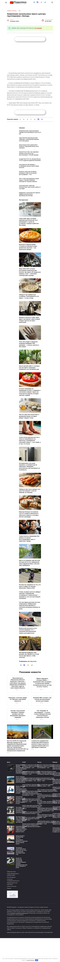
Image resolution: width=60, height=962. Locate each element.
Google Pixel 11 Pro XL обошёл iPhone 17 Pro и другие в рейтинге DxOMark (30, 159)
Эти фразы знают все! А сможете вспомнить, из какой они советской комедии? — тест (32, 800)
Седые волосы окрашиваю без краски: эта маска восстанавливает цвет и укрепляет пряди (29, 538)
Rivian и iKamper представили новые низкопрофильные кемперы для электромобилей (21, 779)
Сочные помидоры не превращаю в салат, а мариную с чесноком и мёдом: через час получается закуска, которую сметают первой (30, 392)
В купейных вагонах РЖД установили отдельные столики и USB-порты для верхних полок (21, 829)
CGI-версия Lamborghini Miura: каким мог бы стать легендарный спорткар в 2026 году (21, 851)
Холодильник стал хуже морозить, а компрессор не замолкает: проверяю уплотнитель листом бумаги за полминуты (29, 466)
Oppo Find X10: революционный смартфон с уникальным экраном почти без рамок (29, 139)
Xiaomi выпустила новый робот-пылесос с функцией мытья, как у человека (29, 146)
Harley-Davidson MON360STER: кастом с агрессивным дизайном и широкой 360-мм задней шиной (21, 839)
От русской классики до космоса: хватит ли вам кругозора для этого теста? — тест (47, 796)
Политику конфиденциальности (19, 913)
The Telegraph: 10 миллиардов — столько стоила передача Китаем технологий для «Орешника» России (42, 714)
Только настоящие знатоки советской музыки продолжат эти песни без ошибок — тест (31, 779)
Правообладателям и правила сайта (13, 874)
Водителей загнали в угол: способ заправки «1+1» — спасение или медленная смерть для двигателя (28, 630)
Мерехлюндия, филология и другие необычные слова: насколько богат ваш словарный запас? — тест (47, 809)
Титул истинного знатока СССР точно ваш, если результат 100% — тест (31, 786)
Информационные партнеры (12, 883)
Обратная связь (11, 871)
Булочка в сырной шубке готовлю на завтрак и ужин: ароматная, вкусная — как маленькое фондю (28, 247)
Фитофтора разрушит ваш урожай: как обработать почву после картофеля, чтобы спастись (29, 655)
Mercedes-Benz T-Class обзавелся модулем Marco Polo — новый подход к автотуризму (21, 819)
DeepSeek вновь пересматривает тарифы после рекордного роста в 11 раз (30, 132)
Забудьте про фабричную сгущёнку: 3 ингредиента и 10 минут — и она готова (29, 296)
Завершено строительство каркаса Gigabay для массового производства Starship (29, 194)
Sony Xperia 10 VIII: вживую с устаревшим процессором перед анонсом (29, 166)
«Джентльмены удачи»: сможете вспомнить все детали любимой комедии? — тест (31, 773)
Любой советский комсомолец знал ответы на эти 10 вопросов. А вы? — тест (32, 807)
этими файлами (30, 960)
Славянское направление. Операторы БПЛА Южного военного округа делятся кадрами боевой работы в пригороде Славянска (40, 744)
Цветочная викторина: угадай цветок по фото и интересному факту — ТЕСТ (46, 779)
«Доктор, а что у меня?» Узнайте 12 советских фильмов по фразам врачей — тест (32, 819)
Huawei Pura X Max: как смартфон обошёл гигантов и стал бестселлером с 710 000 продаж (29, 153)
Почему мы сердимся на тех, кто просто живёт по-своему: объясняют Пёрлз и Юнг (30, 586)
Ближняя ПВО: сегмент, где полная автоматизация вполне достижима (42, 699)
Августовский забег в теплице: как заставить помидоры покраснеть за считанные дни (29, 367)
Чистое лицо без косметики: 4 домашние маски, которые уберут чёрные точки (29, 416)
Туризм (9, 888)
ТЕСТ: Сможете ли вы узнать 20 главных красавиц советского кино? (47, 790)
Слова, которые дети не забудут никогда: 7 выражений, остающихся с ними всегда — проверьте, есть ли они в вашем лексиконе (30, 595)
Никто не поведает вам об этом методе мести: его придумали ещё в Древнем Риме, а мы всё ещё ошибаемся (29, 563)
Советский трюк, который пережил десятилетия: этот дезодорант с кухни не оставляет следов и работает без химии (29, 222)
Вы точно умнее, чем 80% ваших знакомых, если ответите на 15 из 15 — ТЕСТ (47, 803)
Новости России (11, 886)
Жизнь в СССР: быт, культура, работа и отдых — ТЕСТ (45, 785)
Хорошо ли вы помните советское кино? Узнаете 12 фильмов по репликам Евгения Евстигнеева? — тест (31, 825)
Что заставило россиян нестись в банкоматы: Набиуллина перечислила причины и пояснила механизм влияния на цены (29, 605)
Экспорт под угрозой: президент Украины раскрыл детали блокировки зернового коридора (17, 714)
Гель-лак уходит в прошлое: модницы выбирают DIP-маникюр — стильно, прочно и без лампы (29, 344)
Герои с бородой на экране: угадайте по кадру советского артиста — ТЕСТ (45, 816)
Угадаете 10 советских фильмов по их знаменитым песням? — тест (32, 813)
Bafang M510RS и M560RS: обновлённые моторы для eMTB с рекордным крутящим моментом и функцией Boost (21, 769)
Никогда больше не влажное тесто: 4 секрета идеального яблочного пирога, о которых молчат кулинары (29, 514)
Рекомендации (11, 877)
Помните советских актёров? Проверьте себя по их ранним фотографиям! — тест (28, 173)
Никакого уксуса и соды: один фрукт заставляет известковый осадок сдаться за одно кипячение (29, 320)
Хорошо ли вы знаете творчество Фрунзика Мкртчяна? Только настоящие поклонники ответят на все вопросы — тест (32, 793)
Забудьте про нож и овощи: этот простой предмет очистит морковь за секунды (29, 490)
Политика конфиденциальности (13, 880)
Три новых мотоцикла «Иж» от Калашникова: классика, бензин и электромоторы (21, 810)
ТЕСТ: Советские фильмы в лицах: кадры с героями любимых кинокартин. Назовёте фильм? (29, 180)
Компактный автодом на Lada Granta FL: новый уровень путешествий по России (20, 800)
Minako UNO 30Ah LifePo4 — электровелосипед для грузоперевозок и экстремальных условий (21, 790)
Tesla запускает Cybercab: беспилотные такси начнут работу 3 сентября (30, 187)
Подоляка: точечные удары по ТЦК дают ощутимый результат (18, 699)
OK (36, 960)
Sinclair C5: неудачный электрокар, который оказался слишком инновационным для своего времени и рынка (21, 863)
